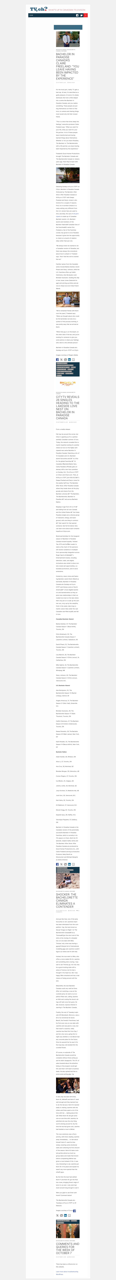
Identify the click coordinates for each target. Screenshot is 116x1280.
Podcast (65, 19)
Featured (64, 51)
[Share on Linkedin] (69, 359)
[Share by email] (73, 359)
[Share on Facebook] (57, 359)
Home (31, 15)
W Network (60, 1222)
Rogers (59, 375)
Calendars (43, 19)
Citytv (73, 367)
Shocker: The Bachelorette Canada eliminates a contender (67, 900)
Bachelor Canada (61, 49)
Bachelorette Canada (63, 367)
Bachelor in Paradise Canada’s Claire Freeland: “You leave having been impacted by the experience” (67, 66)
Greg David (72, 82)
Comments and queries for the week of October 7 (67, 1248)
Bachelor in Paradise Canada (65, 365)
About (34, 19)
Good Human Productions (64, 371)
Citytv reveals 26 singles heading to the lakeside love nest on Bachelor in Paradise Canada (67, 407)
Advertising (77, 19)
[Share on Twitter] (61, 359)
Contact (55, 19)
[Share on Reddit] (65, 359)
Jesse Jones (60, 373)
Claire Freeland (61, 369)
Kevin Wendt (69, 373)
